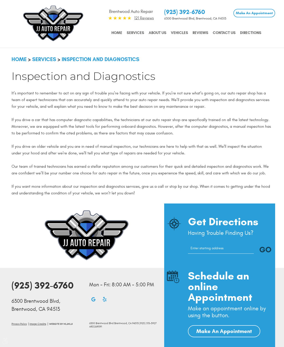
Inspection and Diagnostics (100, 59)
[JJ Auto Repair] (53, 23)
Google (93, 299)
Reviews (200, 32)
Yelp (104, 299)
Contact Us (224, 32)
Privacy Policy (19, 324)
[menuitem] (116, 33)
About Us (157, 32)
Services (135, 32)
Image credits (38, 324)
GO (265, 250)
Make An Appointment (254, 13)
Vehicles (179, 32)
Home (116, 32)
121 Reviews (144, 18)
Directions (250, 32)
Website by (61, 324)
